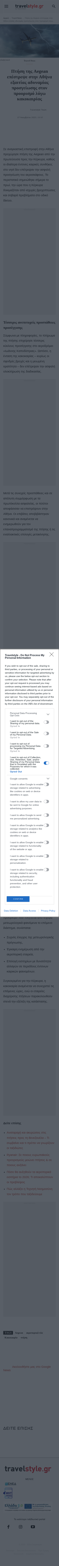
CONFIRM (18, 899)
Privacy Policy (48, 910)
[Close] (52, 655)
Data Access (29, 910)
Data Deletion (11, 910)
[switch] (46, 722)
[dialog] (29, 783)
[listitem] (29, 714)
